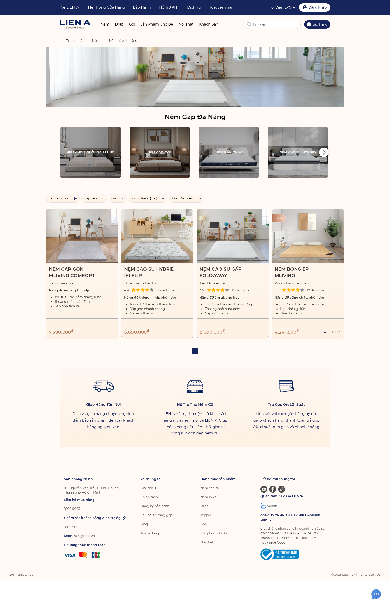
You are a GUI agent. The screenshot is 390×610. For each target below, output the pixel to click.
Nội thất (206, 542)
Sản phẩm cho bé (214, 533)
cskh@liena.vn (83, 536)
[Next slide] (324, 152)
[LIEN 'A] (75, 24)
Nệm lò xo (208, 497)
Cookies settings (21, 574)
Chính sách (149, 497)
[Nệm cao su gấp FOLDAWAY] (233, 236)
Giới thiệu (148, 488)
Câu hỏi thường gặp (156, 515)
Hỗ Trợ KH (168, 7)
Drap (204, 506)
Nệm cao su (209, 488)
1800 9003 (72, 509)
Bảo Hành (142, 7)
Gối (203, 524)
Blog (144, 524)
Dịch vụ (194, 7)
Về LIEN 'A (70, 7)
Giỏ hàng (320, 24)
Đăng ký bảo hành (154, 506)
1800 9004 (72, 527)
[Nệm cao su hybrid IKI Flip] (157, 236)
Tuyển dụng (149, 533)
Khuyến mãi (221, 7)
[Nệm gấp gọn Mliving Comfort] (82, 236)
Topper (205, 515)
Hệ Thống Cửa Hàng (106, 7)
